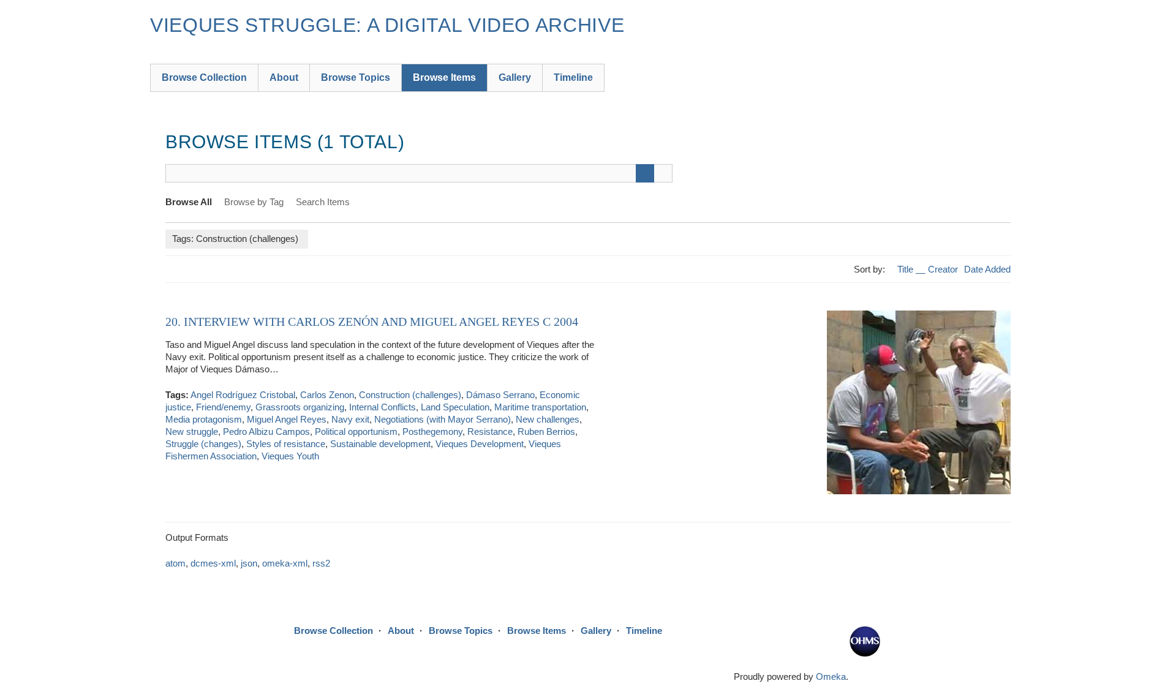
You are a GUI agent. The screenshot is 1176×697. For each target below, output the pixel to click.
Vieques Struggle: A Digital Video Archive (387, 25)
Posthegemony (432, 431)
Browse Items (444, 77)
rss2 (321, 563)
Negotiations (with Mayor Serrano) (442, 419)
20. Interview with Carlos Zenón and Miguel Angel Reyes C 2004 (371, 321)
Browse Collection (204, 77)
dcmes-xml (213, 563)
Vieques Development (479, 444)
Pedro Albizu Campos (266, 431)
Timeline (573, 77)
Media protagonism (203, 419)
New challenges (547, 419)
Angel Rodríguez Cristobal (242, 395)
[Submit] (645, 173)
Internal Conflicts (382, 407)
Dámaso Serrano (500, 395)
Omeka (831, 676)
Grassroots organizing (299, 407)
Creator (943, 269)
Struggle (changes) (203, 444)
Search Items (323, 202)
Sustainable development (380, 444)
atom (175, 563)
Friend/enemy (223, 407)
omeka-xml (284, 563)
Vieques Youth (290, 456)
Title (906, 269)
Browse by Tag (254, 202)
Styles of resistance (285, 444)
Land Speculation (455, 407)
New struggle (191, 431)
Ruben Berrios (546, 431)
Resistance (490, 431)
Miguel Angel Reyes (286, 419)
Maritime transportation (540, 407)
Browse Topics (355, 77)
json (249, 563)
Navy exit (350, 419)
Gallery (515, 77)
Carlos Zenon (327, 395)
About (284, 77)
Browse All (188, 202)
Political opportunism (356, 431)
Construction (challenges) (410, 395)
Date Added (987, 269)
